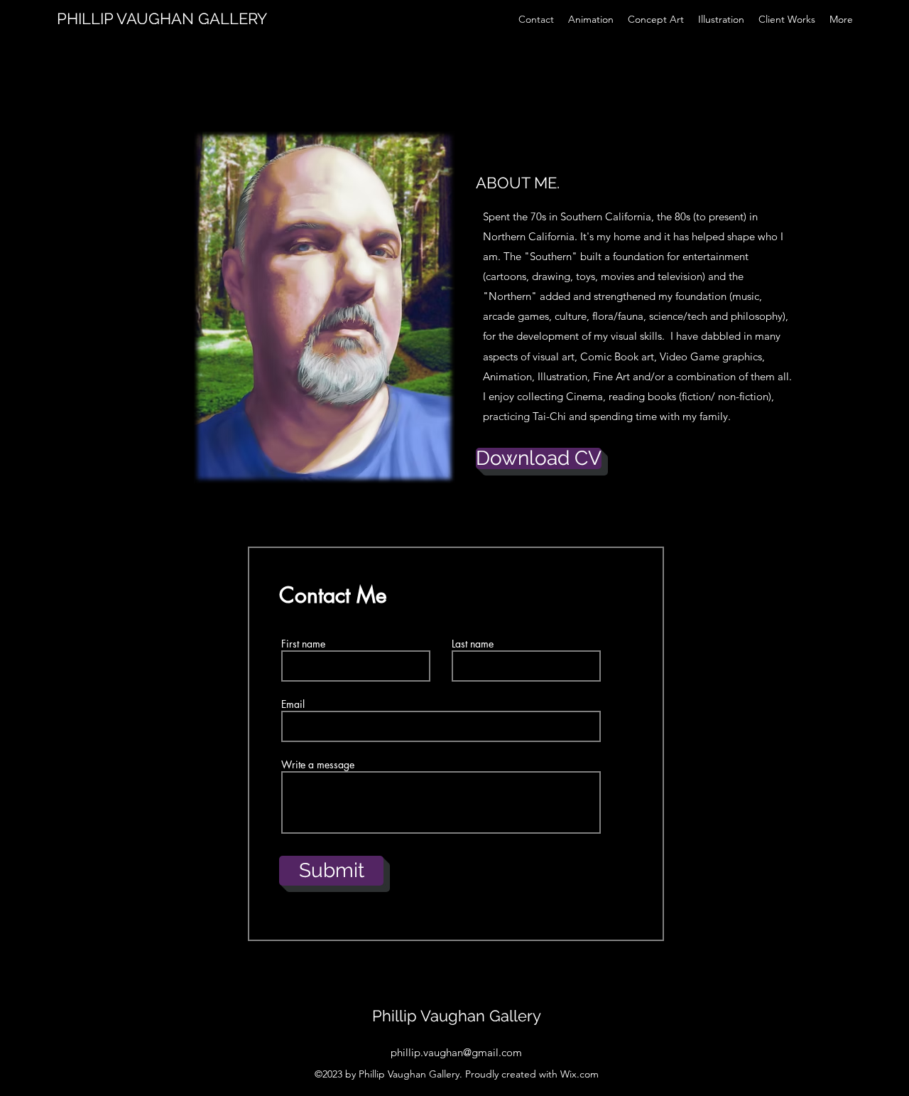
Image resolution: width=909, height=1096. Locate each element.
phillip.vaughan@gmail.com (456, 1052)
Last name (473, 644)
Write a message (317, 765)
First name (303, 644)
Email (293, 704)
